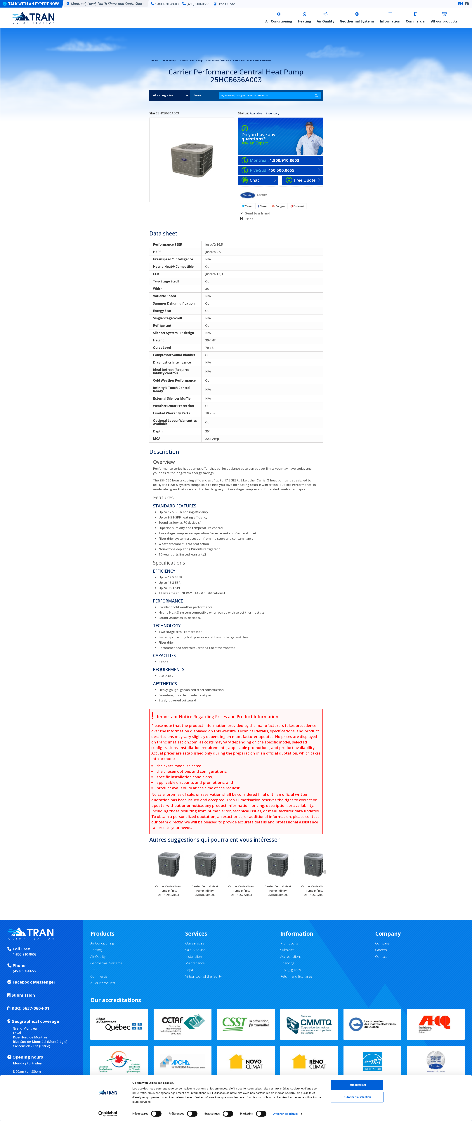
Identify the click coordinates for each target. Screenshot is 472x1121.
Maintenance (195, 963)
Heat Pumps (169, 60)
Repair (190, 970)
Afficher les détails (285, 1113)
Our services (194, 943)
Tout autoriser (357, 1084)
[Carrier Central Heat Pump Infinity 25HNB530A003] (278, 864)
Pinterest (298, 206)
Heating (304, 21)
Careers (381, 950)
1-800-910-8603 (167, 4)
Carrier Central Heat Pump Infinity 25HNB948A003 (168, 890)
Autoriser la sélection (357, 1097)
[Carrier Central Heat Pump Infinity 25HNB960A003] (205, 864)
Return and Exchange (296, 976)
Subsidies (287, 950)
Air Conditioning (278, 21)
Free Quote (226, 4)
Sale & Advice (195, 950)
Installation (193, 956)
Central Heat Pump (191, 60)
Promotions (289, 943)
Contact (381, 956)
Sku (152, 113)
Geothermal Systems (357, 21)
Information (390, 21)
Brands (95, 970)
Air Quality (325, 21)
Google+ (280, 206)
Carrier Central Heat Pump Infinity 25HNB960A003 (205, 890)
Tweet (248, 206)
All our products (444, 21)
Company (382, 943)
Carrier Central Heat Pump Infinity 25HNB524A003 (241, 890)
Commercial (416, 21)
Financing (287, 963)
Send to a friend (257, 213)
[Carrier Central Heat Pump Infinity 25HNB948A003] (168, 864)
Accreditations (290, 956)
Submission (23, 995)
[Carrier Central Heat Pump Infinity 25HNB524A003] (241, 864)
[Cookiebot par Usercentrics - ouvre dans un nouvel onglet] (108, 1114)
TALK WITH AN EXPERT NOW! (33, 4)
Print (249, 219)
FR (467, 3)
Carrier (262, 194)
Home (154, 60)
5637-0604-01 (30, 1008)
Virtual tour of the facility (203, 976)
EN (460, 3)
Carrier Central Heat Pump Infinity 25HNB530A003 (278, 890)
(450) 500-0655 (198, 4)
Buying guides (290, 970)
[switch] (188, 1112)
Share (263, 206)
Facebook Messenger (33, 982)
